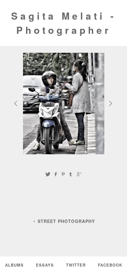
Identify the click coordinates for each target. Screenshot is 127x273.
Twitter (76, 265)
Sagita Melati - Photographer (63, 23)
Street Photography (66, 221)
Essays (45, 265)
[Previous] (16, 103)
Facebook (110, 265)
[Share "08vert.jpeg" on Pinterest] (63, 174)
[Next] (111, 103)
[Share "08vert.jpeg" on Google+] (79, 174)
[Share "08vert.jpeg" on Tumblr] (71, 174)
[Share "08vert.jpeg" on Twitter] (48, 174)
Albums (14, 265)
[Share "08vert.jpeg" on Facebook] (55, 174)
